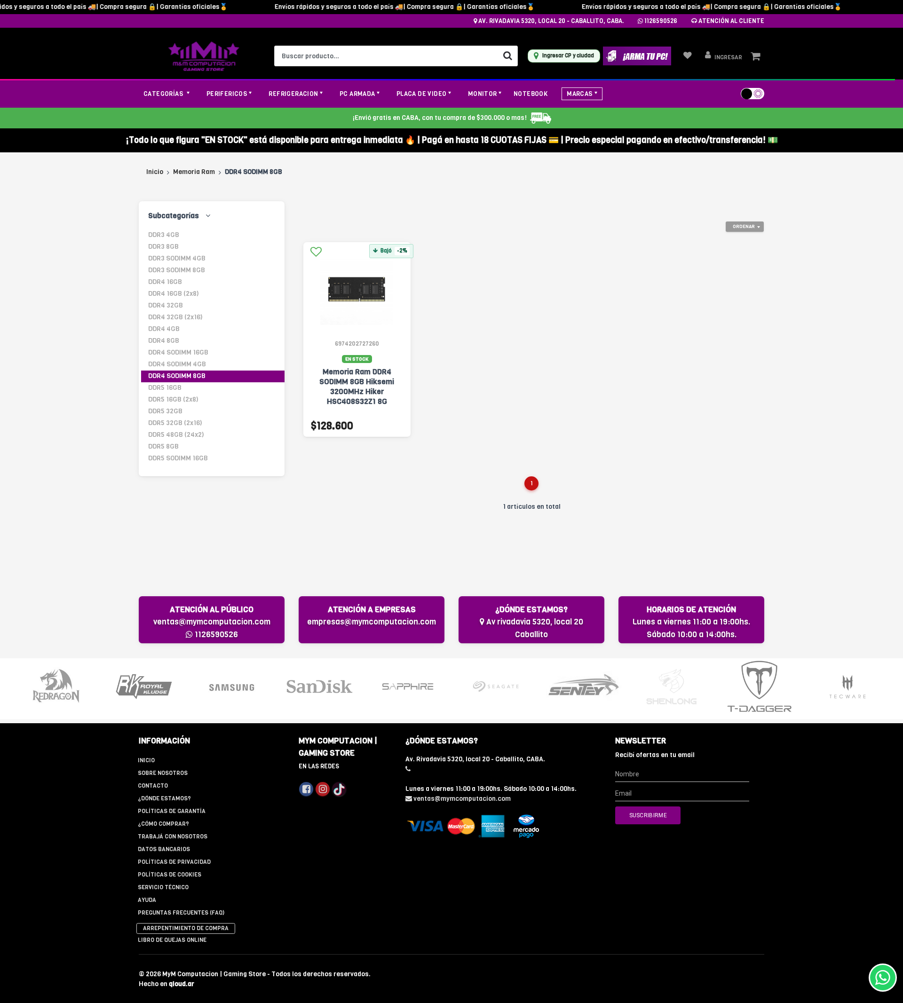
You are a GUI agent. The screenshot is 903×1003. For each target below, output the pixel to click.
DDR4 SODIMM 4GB (177, 364)
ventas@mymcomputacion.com (211, 621)
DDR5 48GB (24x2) (176, 434)
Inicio (154, 171)
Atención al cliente (730, 21)
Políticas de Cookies (169, 874)
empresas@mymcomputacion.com (371, 621)
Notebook (530, 94)
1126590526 (660, 21)
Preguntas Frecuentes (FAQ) (181, 912)
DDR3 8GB (163, 246)
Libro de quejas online (172, 940)
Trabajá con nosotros (172, 836)
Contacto (153, 786)
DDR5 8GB (163, 446)
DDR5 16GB (165, 387)
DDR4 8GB (163, 340)
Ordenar (744, 226)
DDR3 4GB (163, 234)
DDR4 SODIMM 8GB (177, 375)
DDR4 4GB (164, 328)
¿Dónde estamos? (164, 798)
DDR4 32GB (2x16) (175, 317)
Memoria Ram (194, 171)
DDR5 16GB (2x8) (173, 399)
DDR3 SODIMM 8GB (176, 270)
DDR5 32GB (165, 411)
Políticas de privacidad (174, 862)
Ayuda (147, 900)
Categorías (164, 94)
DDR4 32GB (165, 305)
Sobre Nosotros (163, 773)
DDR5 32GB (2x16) (175, 423)
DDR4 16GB (165, 281)
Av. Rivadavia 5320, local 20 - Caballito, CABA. (550, 21)
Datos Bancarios (164, 849)
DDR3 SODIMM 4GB (177, 258)
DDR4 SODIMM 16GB (178, 352)
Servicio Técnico (163, 887)
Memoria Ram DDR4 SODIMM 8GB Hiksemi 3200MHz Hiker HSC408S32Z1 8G (356, 386)
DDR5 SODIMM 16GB (178, 458)
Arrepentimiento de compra (186, 928)
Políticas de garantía (172, 811)
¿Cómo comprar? (163, 824)
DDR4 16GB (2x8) (173, 293)
